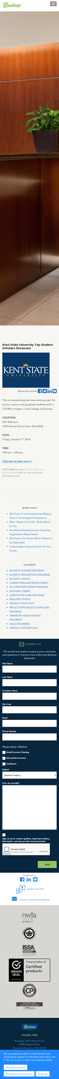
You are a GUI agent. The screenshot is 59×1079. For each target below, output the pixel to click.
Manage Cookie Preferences (19, 1074)
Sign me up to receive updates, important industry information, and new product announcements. (26, 840)
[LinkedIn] (30, 880)
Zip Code (6, 704)
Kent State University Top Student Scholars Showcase (27, 346)
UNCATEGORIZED (19, 623)
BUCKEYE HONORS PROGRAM (26, 570)
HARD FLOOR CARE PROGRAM (26, 595)
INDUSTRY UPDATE (20, 599)
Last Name (7, 677)
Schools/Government (16, 758)
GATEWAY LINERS (19, 591)
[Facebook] (23, 880)
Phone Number (9, 731)
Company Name (9, 690)
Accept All (42, 1074)
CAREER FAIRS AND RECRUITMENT (29, 582)
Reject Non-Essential (15, 1067)
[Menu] (53, 3)
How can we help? (11, 783)
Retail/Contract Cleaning (17, 752)
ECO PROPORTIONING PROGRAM (28, 586)
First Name (7, 663)
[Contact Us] (36, 880)
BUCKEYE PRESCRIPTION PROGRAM (29, 574)
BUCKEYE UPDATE (19, 578)
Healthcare (11, 763)
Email (4, 717)
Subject (5, 769)
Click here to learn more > (17, 461)
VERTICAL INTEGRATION (23, 627)
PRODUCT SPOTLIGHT (22, 603)
